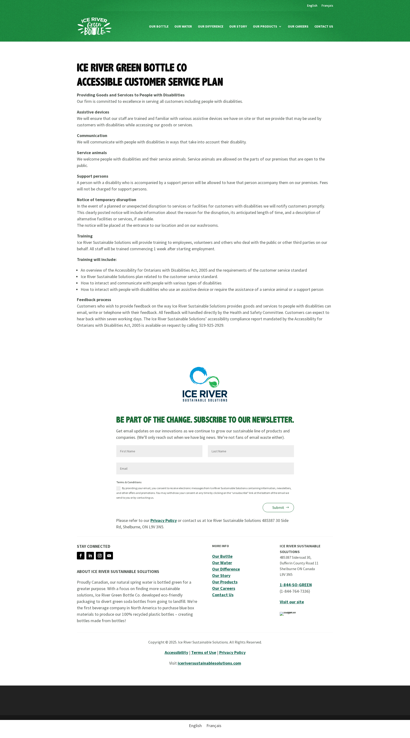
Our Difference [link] (210, 26)
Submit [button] (278, 507)
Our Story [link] (238, 26)
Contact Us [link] (323, 26)
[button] (80, 555)
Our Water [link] (183, 26)
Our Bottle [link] (158, 26)
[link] (312, 6)
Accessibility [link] (176, 652)
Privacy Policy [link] (163, 520)
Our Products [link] (265, 26)
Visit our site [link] (292, 602)
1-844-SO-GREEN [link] (296, 584)
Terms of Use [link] (203, 652)
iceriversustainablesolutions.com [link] (209, 663)
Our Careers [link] (298, 26)
